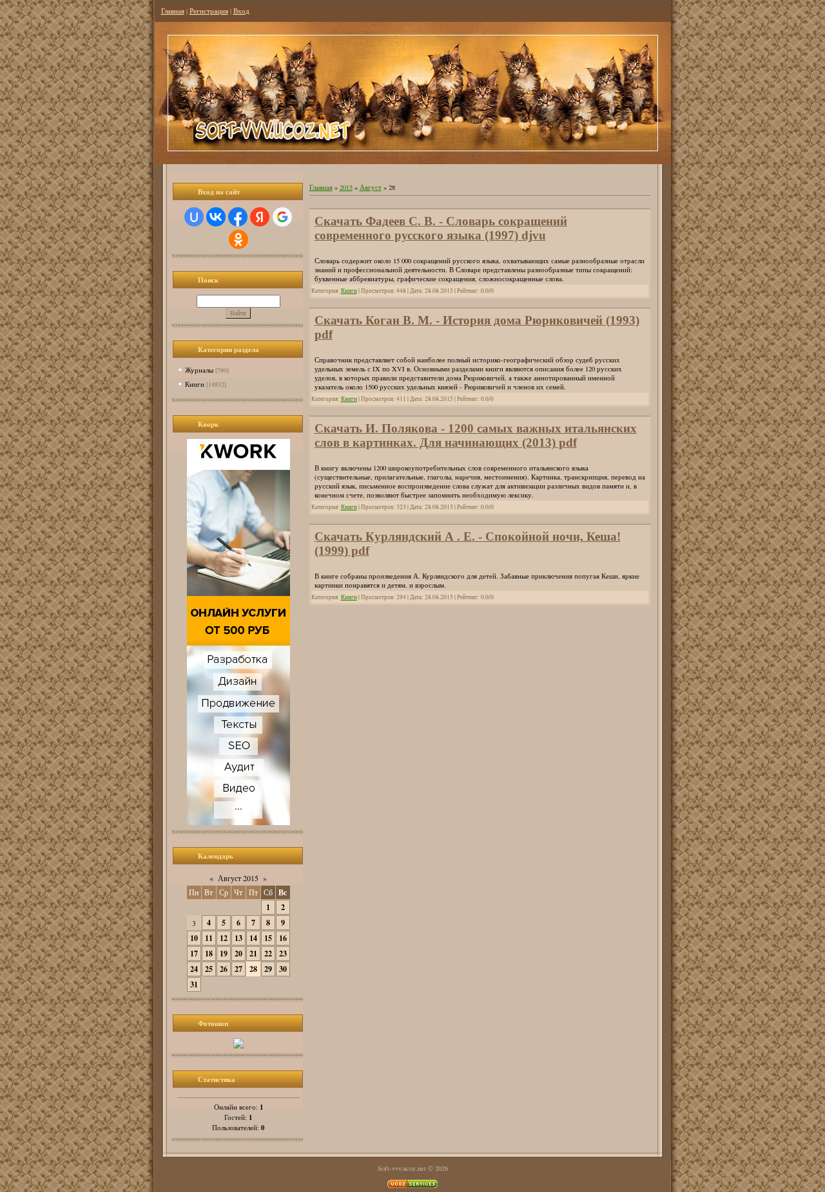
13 (238, 938)
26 (224, 969)
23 (283, 953)
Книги (194, 384)
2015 (346, 187)
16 (283, 938)
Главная (172, 10)
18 (209, 953)
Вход (241, 10)
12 (224, 938)
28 (253, 969)
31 (194, 984)
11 (209, 938)
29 (268, 969)
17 (194, 953)
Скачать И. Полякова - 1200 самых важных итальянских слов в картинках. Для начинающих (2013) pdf (476, 435)
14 (253, 938)
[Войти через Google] (282, 217)
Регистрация (208, 10)
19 (224, 953)
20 (238, 953)
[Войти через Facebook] (238, 217)
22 (268, 953)
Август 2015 (238, 878)
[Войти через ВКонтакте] (216, 217)
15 (268, 938)
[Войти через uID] (194, 217)
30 (283, 969)
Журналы (199, 370)
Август (371, 187)
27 (238, 969)
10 (194, 938)
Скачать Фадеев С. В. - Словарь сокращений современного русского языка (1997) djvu (441, 228)
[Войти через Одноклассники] (238, 239)
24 (194, 969)
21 (253, 953)
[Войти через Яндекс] (259, 217)
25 (209, 969)
